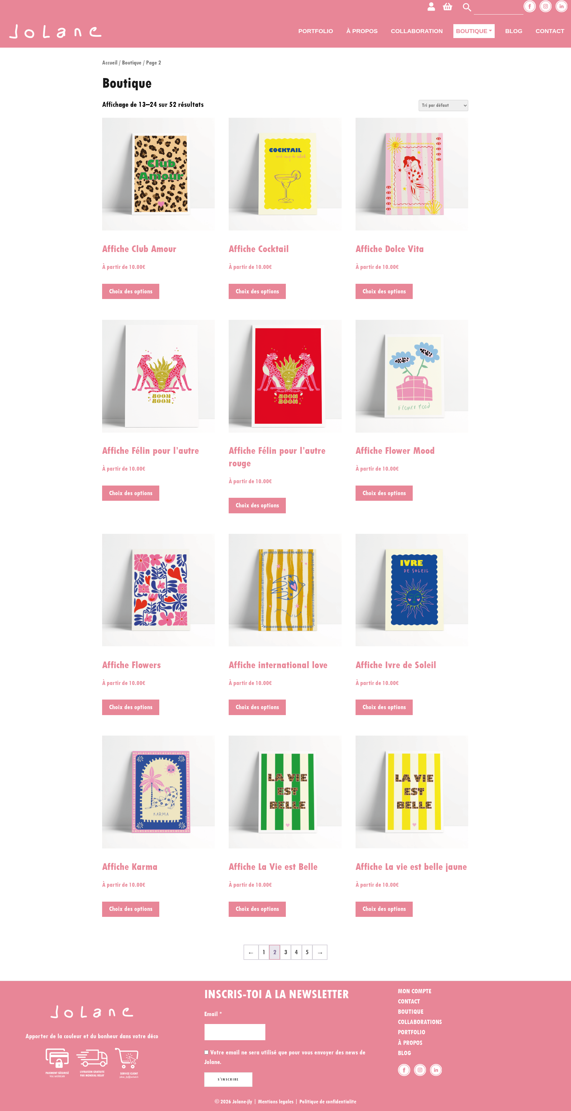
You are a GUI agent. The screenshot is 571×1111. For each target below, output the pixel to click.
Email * (213, 1014)
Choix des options (130, 291)
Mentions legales (275, 1101)
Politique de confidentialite (327, 1101)
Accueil (109, 62)
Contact (550, 31)
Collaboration (417, 31)
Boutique (471, 31)
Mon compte (414, 991)
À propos (362, 31)
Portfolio (315, 31)
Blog (513, 31)
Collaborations (420, 1022)
